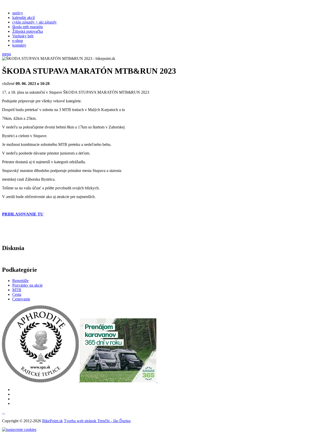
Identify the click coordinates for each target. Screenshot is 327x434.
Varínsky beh (22, 36)
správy (17, 13)
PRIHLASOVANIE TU (22, 214)
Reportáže (20, 280)
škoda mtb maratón (27, 27)
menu (6, 54)
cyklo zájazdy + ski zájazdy (34, 22)
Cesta (16, 294)
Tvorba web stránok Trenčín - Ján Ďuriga (97, 421)
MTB (16, 290)
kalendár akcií (23, 17)
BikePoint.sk (52, 421)
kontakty (19, 45)
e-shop (17, 40)
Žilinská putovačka (27, 31)
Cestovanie (21, 299)
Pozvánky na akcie (27, 285)
